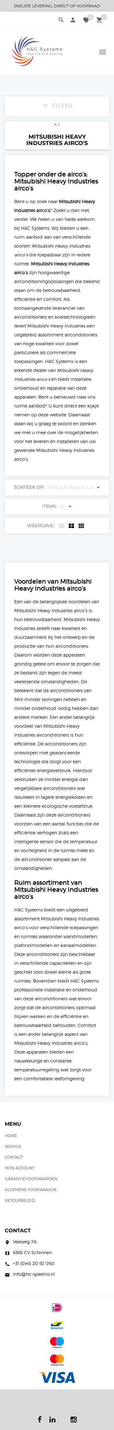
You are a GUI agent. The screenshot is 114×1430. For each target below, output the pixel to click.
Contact (14, 1157)
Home (11, 1135)
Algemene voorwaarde (31, 1189)
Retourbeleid (20, 1200)
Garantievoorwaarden (31, 1178)
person (72, 20)
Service (13, 1146)
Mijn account (20, 1168)
